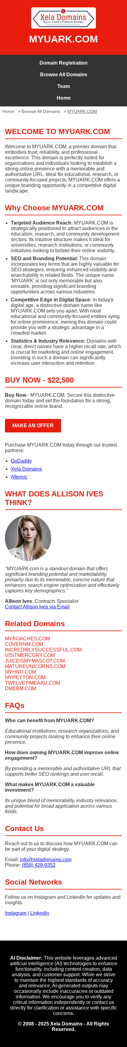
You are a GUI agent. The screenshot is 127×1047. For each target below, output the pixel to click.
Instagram (16, 913)
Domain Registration (63, 63)
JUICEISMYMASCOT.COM (35, 660)
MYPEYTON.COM (25, 677)
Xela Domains (26, 469)
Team (63, 86)
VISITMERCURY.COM (30, 655)
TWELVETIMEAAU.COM (32, 683)
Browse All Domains (63, 74)
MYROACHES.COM (27, 638)
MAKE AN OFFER (33, 425)
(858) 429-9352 (38, 865)
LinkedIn (39, 913)
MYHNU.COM (20, 672)
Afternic (19, 477)
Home (64, 98)
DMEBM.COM (20, 688)
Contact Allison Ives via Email (37, 606)
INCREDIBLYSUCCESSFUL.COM (43, 649)
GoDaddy (21, 461)
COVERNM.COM (24, 644)
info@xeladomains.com (46, 859)
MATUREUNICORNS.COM (35, 666)
